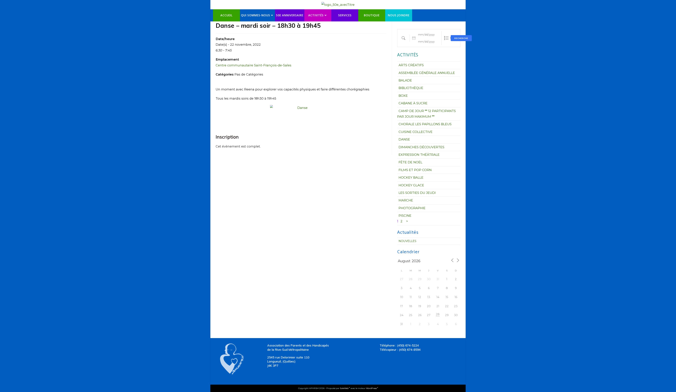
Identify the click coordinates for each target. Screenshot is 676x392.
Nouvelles (407, 241)
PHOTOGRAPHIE (412, 208)
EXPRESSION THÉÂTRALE (419, 155)
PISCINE (405, 216)
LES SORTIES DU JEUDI (417, 193)
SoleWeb (344, 388)
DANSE (404, 139)
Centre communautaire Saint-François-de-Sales (253, 65)
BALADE (405, 80)
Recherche (461, 38)
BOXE (403, 96)
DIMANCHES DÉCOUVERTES (421, 147)
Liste (446, 38)
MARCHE (406, 200)
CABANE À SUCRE (413, 103)
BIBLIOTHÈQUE (411, 88)
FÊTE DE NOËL (410, 162)
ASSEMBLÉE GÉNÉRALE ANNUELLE (427, 73)
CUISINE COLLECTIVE (416, 132)
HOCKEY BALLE (411, 177)
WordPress (371, 388)
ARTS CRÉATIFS (411, 65)
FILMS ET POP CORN (415, 170)
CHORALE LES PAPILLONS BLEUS (425, 124)
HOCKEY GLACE (411, 185)
